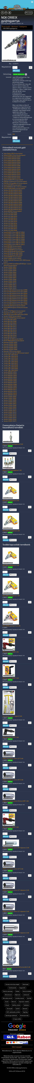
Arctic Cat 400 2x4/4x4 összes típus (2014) (15, 300)
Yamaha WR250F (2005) (10, 379)
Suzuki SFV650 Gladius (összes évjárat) (14, 188)
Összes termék (6, 26)
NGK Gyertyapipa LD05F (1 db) (11, 737)
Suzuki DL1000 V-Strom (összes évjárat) (14, 155)
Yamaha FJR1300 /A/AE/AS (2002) (13, 192)
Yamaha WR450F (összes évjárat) (13, 211)
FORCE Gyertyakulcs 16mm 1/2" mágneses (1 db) (16, 890)
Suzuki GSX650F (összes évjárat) (13, 256)
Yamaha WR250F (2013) (10, 393)
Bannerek (25, 1008)
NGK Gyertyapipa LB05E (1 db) (11, 652)
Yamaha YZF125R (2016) (10, 227)
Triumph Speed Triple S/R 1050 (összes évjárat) (16, 353)
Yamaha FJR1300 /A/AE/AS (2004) (13, 195)
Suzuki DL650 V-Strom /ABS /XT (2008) (14, 239)
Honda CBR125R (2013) (10, 330)
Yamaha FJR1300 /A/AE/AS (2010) (13, 206)
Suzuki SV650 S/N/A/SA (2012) (12, 172)
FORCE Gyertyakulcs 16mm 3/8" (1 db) (13, 780)
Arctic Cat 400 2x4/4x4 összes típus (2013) (15, 298)
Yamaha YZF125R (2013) (10, 221)
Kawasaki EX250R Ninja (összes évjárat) (14, 318)
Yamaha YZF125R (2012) (10, 220)
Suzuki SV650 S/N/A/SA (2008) (12, 165)
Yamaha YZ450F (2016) (10, 419)
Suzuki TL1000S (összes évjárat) (12, 258)
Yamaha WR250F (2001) (10, 372)
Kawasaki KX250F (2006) (10, 346)
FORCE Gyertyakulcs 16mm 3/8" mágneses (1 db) (16, 847)
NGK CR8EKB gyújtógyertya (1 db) (11, 626)
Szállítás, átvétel (16, 1005)
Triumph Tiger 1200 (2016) (11, 361)
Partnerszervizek (24, 1015)
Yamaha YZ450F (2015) (10, 417)
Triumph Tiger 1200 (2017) (11, 363)
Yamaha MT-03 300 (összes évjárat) (13, 339)
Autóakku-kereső (19, 998)
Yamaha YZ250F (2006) (10, 276)
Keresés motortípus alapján (12, 984)
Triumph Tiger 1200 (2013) (11, 356)
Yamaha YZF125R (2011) (10, 218)
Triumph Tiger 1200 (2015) (11, 360)
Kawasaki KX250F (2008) (10, 349)
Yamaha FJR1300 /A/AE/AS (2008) (13, 202)
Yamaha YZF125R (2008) (10, 213)
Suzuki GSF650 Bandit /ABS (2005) (13, 253)
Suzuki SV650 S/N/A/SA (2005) (12, 160)
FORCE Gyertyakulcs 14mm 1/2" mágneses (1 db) (16, 933)
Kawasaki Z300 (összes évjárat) (12, 351)
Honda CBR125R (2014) (10, 332)
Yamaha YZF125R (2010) (10, 216)
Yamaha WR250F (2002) (10, 374)
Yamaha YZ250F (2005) (10, 274)
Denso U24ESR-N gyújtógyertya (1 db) (13, 444)
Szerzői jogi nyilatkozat (11, 1015)
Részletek (13, 453)
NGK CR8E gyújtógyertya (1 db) (11, 500)
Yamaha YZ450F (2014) (10, 416)
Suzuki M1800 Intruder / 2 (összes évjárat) (15, 186)
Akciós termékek (27, 991)
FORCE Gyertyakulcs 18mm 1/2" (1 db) (13, 758)
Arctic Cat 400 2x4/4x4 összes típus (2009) (15, 291)
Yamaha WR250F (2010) (10, 388)
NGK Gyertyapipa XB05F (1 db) (11, 678)
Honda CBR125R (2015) (10, 333)
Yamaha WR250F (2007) (10, 382)
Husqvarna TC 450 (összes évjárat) (13, 312)
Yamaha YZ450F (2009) (10, 407)
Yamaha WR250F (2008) (10, 384)
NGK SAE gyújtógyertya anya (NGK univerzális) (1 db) (16, 967)
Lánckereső (26, 994)
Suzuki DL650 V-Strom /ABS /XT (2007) (14, 237)
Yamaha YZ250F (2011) (10, 284)
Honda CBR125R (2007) (10, 319)
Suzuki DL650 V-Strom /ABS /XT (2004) (14, 232)
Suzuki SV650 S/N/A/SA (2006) (12, 162)
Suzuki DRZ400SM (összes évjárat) (13, 249)
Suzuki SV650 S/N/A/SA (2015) (12, 178)
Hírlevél (7, 1005)
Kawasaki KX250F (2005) (10, 344)
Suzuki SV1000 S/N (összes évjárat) (13, 179)
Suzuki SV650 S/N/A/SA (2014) (12, 176)
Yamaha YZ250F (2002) (10, 269)
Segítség (25, 1012)
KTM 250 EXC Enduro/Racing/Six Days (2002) (16, 314)
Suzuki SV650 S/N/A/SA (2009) (12, 167)
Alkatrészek (14, 26)
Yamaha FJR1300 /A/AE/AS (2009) (13, 204)
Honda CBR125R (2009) (10, 323)
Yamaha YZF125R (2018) (10, 230)
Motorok (14, 1001)
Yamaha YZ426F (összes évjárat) (12, 316)
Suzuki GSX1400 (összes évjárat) (13, 185)
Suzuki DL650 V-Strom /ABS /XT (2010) (14, 242)
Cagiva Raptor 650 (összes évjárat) (13, 153)
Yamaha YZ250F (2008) (10, 279)
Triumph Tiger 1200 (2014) (11, 358)
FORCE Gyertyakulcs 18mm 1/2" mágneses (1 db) (16, 911)
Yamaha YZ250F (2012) (10, 286)
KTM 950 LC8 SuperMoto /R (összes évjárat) (15, 183)
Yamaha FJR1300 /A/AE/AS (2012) (13, 209)
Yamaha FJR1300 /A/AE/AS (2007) (13, 200)
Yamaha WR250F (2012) (10, 391)
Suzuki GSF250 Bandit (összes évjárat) (14, 251)
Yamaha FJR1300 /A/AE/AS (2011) (13, 207)
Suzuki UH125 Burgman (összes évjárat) (14, 305)
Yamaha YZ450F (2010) (10, 409)
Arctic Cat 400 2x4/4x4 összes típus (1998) (15, 290)
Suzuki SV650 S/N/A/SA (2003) (12, 157)
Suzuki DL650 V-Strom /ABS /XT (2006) (14, 235)
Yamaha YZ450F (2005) (10, 400)
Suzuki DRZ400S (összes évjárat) (13, 248)
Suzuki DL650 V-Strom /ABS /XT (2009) (14, 241)
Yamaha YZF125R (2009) (10, 214)
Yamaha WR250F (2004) (10, 377)
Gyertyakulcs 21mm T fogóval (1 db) (12, 716)
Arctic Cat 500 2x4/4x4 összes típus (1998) (15, 304)
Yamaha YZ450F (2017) (10, 421)
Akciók (6, 1001)
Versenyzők (10, 1008)
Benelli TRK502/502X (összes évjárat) (14, 340)
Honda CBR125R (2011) (10, 326)
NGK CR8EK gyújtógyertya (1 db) (11, 530)
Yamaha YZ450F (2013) (10, 414)
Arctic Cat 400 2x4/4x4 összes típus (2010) (15, 293)
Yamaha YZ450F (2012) (10, 412)
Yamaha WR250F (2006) (10, 381)
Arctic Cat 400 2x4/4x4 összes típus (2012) (15, 297)
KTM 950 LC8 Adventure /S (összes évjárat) (15, 181)
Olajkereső (17, 994)
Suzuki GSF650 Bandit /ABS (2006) (13, 255)
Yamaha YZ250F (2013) (10, 288)
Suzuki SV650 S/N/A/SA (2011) (12, 171)
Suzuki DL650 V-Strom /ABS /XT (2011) (14, 244)
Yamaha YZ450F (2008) (10, 405)
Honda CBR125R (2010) (10, 325)
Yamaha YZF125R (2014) (10, 223)
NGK (13, 134)
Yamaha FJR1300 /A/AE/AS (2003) (13, 193)
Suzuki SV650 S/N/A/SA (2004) (12, 158)
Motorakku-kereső (7, 998)
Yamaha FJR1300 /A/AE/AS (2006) (13, 199)
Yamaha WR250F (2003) (10, 375)
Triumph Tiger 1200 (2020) (11, 368)
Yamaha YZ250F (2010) (10, 283)
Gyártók (18, 1008)
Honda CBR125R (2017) (10, 337)
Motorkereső (8, 994)
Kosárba (17, 70)
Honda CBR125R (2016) (10, 335)
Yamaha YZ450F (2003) (10, 396)
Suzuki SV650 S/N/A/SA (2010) (12, 169)
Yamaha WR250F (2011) (10, 389)
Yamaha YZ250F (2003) (10, 270)
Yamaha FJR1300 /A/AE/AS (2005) (13, 197)
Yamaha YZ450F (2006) (10, 402)
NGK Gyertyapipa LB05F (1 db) (11, 827)
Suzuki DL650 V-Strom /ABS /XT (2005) (14, 234)
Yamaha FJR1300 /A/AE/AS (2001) (13, 190)
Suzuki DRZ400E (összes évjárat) (12, 246)
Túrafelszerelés (12, 988)
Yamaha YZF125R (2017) (10, 228)
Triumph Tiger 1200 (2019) (11, 367)
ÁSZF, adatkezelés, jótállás (13, 1012)
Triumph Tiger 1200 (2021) (11, 370)
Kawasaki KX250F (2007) (10, 347)
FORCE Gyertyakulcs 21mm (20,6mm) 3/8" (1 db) (16, 801)
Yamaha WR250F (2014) (10, 395)
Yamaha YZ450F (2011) (10, 410)
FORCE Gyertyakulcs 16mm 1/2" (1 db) (13, 869)
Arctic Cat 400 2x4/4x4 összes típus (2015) (15, 302)
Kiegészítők (22, 988)
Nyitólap (29, 998)
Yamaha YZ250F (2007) (10, 277)
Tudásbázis (26, 1005)
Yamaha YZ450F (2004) (10, 398)
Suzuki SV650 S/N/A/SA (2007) (12, 164)
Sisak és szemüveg (7, 991)
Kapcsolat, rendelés (24, 1001)
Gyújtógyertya (23, 26)
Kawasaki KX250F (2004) (10, 342)
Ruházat (17, 991)
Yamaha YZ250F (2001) (10, 267)
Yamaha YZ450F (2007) (10, 403)
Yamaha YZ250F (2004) (10, 272)
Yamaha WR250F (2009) (10, 386)
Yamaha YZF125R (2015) (10, 225)
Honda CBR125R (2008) (10, 321)
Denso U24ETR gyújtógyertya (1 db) (12, 470)
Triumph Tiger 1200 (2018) (11, 365)
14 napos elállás (17, 1019)
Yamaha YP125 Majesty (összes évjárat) (14, 311)
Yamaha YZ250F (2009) (10, 281)
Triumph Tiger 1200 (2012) (11, 354)
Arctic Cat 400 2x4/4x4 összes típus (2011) (15, 295)
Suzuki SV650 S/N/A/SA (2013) (12, 174)
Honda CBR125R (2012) (10, 328)
